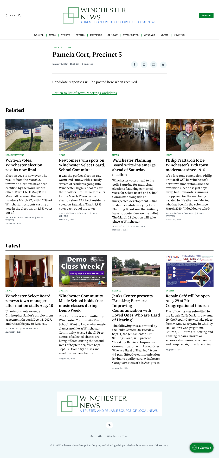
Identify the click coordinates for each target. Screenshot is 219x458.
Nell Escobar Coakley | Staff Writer (24, 219)
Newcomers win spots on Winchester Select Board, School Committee (82, 165)
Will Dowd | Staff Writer (128, 226)
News (52, 35)
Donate (206, 15)
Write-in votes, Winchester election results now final (23, 165)
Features (96, 35)
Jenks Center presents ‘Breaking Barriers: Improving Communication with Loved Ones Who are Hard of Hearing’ (136, 308)
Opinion (112, 35)
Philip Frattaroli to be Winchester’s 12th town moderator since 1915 (187, 165)
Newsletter (131, 35)
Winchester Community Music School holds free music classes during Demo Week (81, 303)
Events (80, 35)
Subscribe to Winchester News (109, 436)
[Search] (19, 15)
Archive (179, 35)
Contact (149, 35)
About (164, 35)
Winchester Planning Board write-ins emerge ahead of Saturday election (134, 167)
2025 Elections (61, 47)
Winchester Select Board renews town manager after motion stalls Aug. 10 (29, 300)
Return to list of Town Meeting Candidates (84, 92)
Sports (65, 35)
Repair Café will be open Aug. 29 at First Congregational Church (188, 300)
